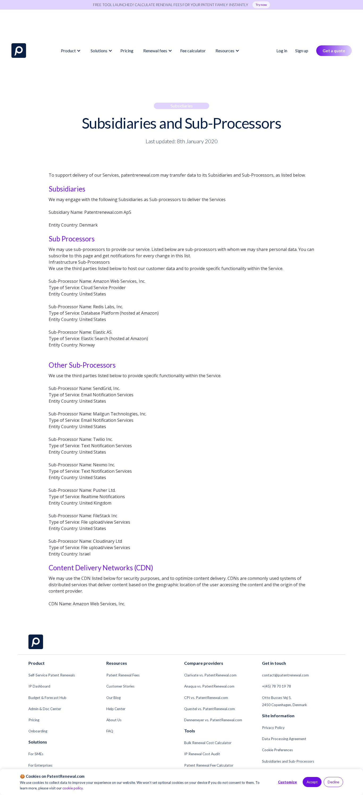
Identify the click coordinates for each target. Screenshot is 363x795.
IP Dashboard (39, 686)
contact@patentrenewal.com (285, 675)
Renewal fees (155, 50)
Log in (281, 50)
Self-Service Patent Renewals (51, 675)
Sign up (301, 50)
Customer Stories (120, 686)
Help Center (115, 709)
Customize (287, 782)
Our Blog (113, 698)
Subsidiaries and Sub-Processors (288, 761)
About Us (113, 720)
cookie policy (72, 788)
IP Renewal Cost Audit (202, 754)
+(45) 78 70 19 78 (276, 686)
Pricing (126, 50)
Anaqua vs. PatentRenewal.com (209, 686)
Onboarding (37, 731)
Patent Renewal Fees (123, 675)
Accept (312, 782)
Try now (261, 5)
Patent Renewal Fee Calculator (208, 765)
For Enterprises (40, 765)
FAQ (109, 731)
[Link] (18, 50)
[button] (70, 50)
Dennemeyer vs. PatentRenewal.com (213, 720)
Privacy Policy (273, 728)
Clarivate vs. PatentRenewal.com (210, 675)
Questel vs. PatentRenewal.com (209, 709)
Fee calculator (193, 50)
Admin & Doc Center (44, 709)
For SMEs (35, 754)
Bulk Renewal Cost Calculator (207, 743)
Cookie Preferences (277, 750)
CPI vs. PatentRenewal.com (206, 698)
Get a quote (334, 50)
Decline (333, 782)
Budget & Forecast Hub (47, 698)
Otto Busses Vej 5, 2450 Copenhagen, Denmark (284, 701)
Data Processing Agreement (284, 739)
